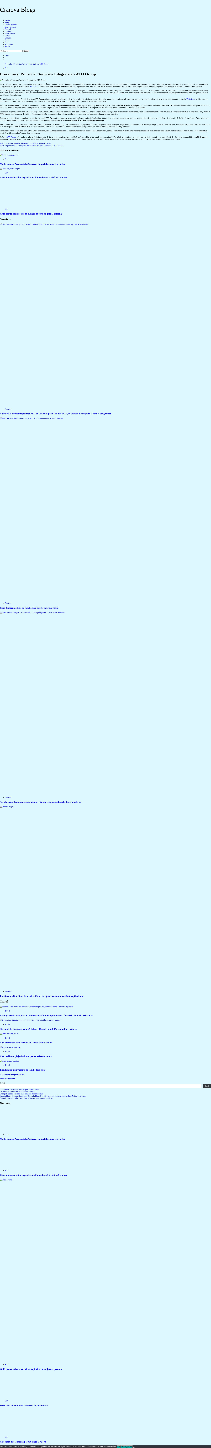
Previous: (25, 143)
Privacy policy (127, 1447)
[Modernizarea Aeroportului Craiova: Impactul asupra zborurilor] (9, 155)
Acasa (7, 20)
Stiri (6, 42)
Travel (7, 47)
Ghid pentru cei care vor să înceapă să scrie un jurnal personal (31, 213)
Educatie (8, 29)
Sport (7, 40)
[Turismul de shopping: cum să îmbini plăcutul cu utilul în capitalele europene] (30, 1020)
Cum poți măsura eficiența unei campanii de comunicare (21, 1094)
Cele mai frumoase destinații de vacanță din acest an (26, 1042)
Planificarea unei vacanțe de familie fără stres (22, 1070)
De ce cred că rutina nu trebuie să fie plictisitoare (24, 1405)
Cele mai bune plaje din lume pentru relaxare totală (26, 1056)
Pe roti (7, 36)
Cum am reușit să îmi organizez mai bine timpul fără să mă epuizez (33, 177)
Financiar (8, 31)
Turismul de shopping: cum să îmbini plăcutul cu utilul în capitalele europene (38, 1029)
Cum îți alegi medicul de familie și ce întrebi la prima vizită (29, 608)
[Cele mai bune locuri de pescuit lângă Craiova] (18, 1433)
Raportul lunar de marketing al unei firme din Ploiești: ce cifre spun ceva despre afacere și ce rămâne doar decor (43, 1096)
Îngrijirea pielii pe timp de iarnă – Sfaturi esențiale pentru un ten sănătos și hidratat (42, 996)
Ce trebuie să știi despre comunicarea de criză (17, 1092)
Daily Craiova (10, 27)
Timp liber (9, 44)
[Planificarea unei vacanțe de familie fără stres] (9, 1061)
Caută (2, 1083)
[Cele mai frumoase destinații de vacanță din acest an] (9, 1034)
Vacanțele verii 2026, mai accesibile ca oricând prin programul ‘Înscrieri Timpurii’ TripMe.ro (46, 1015)
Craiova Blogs (17, 9)
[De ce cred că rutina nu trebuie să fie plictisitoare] (18, 1397)
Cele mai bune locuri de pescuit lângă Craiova (23, 1441)
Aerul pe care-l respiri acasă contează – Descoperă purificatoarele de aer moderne (40, 802)
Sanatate (8, 38)
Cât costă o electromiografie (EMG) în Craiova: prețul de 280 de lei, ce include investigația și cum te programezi (55, 413)
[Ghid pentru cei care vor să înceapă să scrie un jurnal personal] (18, 205)
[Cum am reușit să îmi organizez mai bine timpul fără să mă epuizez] (10, 169)
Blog (7, 22)
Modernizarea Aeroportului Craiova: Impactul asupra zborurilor (32, 164)
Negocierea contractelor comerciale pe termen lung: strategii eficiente (26, 1098)
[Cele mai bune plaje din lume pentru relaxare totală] (10, 1047)
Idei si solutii (10, 33)
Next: (31, 146)
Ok (119, 1447)
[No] (134, 1447)
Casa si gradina (11, 25)
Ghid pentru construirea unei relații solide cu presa (19, 1089)
